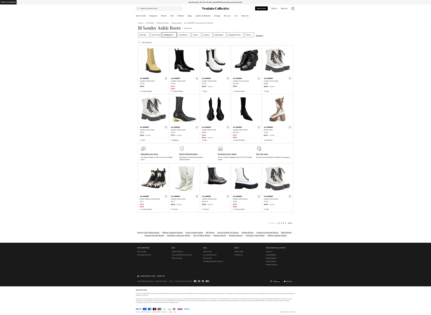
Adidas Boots (247, 232)
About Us (244, 16)
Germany (164, 312)
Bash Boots (286, 232)
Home (140, 23)
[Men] (176, 16)
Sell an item (261, 8)
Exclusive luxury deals (227, 154)
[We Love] (232, 16)
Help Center (239, 251)
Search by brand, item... (149, 8)
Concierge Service (144, 255)
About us (269, 251)
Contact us (239, 255)
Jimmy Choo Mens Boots (148, 232)
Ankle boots (176, 23)
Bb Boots (210, 232)
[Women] (168, 16)
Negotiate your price (149, 154)
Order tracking (177, 251)
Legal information (161, 281)
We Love (227, 16)
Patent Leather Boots (277, 235)
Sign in (274, 8)
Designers (153, 16)
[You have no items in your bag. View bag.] (292, 8)
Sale (236, 16)
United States (156, 312)
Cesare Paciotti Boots (154, 235)
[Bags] (193, 16)
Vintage (217, 16)
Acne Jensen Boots (194, 232)
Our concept (141, 251)
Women (164, 16)
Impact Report (271, 258)
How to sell (207, 251)
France (138, 312)
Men (172, 16)
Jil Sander (150, 23)
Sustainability (271, 255)
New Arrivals (141, 16)
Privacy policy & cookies (183, 281)
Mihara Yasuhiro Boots (172, 232)
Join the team (271, 261)
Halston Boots (219, 235)
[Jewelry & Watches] (212, 16)
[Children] (186, 16)
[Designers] (159, 16)
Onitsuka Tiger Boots (254, 235)
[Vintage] (222, 16)
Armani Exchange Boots (267, 232)
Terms (171, 281)
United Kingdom (146, 312)
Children (180, 16)
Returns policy (177, 258)
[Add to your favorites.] (166, 78)
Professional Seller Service (213, 261)
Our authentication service (181, 255)
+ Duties (209, 86)
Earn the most (262, 154)
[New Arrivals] (147, 16)
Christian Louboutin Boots (178, 235)
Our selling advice (209, 255)
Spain (170, 312)
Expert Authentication (188, 154)
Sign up (284, 8)
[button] (292, 8)
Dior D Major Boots (201, 235)
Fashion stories (271, 264)
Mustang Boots (235, 235)
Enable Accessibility (8, 2)
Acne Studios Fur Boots (228, 232)
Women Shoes (163, 23)
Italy (175, 312)
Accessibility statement (145, 281)
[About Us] (250, 16)
